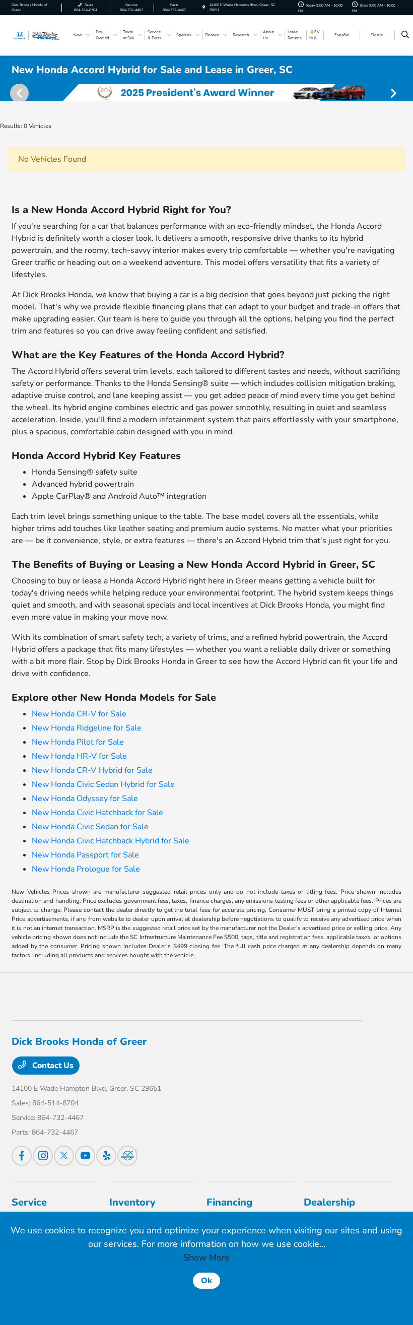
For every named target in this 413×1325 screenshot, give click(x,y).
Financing (229, 1202)
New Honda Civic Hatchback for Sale (97, 812)
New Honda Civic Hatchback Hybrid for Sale (110, 840)
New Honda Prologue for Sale (86, 869)
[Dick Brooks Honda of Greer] (39, 34)
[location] (203, 7)
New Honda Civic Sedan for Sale (90, 826)
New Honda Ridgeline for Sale (87, 728)
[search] (405, 35)
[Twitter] (64, 1156)
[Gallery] (206, 92)
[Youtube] (85, 1156)
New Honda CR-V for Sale (79, 713)
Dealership (329, 1202)
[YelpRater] (106, 1156)
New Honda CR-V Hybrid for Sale (92, 770)
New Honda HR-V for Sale (79, 756)
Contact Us (52, 1065)
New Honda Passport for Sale (85, 854)
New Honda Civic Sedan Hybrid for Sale (103, 784)
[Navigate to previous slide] (7, 92)
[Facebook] (22, 1156)
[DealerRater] (127, 1156)
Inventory (132, 1202)
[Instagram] (43, 1156)
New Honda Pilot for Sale (78, 742)
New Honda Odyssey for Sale (85, 798)
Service (29, 1202)
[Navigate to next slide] (405, 92)
